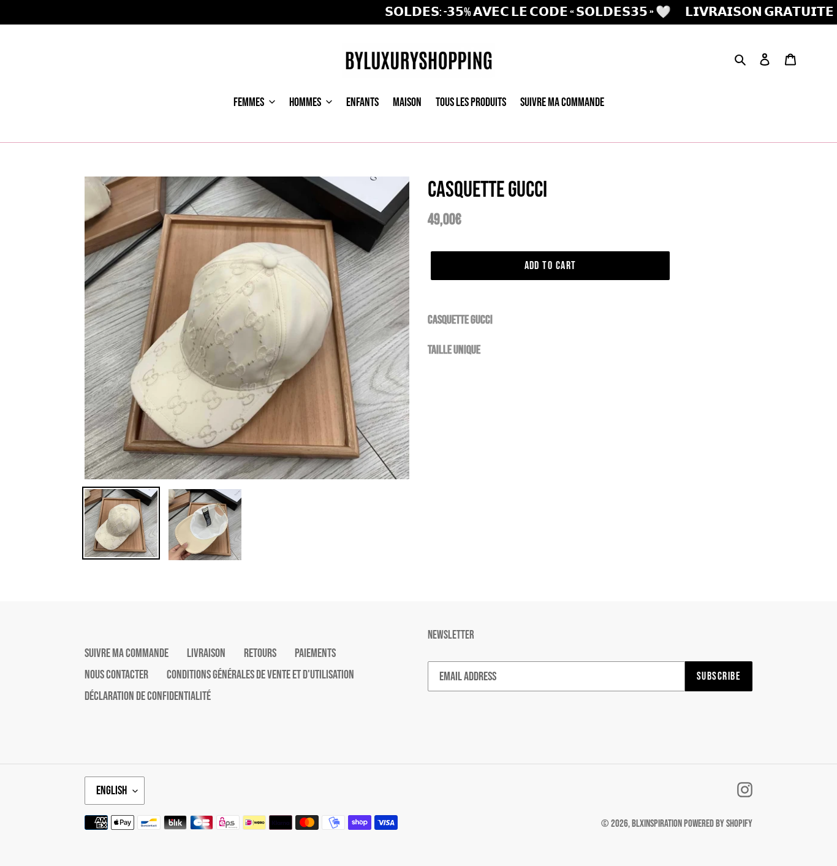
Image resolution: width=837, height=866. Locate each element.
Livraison (206, 653)
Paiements (315, 653)
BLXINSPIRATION (657, 824)
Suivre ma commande (127, 653)
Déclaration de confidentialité (148, 696)
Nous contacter (116, 674)
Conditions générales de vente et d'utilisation (260, 674)
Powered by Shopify (718, 824)
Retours (260, 653)
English (111, 790)
